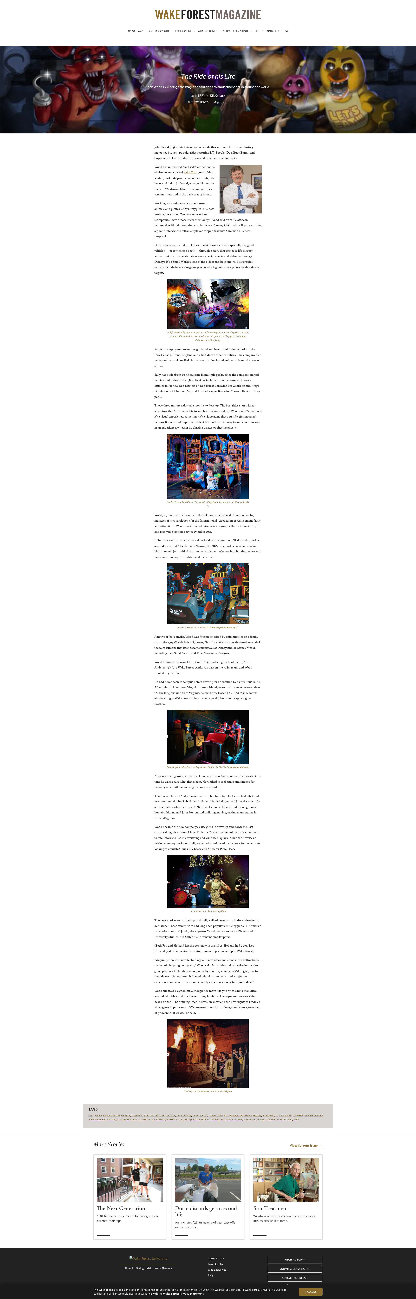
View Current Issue (304, 1145)
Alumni (98, 1115)
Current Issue (216, 1258)
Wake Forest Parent (254, 1119)
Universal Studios (210, 1119)
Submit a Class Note (235, 31)
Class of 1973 (167, 1115)
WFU (296, 1119)
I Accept (310, 1291)
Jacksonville (285, 1115)
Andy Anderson (111, 1115)
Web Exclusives (207, 31)
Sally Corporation (190, 1119)
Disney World (216, 1115)
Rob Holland (172, 1119)
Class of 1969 (151, 1115)
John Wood (94, 1119)
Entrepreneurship (233, 1115)
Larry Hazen (144, 1119)
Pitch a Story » (295, 1259)
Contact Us (273, 31)
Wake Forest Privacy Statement (183, 1293)
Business (125, 1115)
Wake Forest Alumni (231, 1119)
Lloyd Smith (158, 1119)
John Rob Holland (313, 1115)
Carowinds (137, 1115)
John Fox (298, 1115)
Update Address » (295, 1278)
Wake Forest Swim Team (279, 1119)
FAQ (257, 31)
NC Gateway (135, 31)
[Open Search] (287, 31)
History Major (270, 1115)
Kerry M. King (109, 1119)
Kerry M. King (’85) (210, 96)
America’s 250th (159, 31)
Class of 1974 (183, 1115)
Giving (140, 1268)
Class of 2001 (200, 1115)
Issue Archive (183, 31)
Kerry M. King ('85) (126, 1119)
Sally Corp (190, 172)
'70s (90, 1115)
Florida (248, 1115)
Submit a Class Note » (295, 1269)
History (257, 1115)
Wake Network (163, 1268)
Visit (149, 1268)
